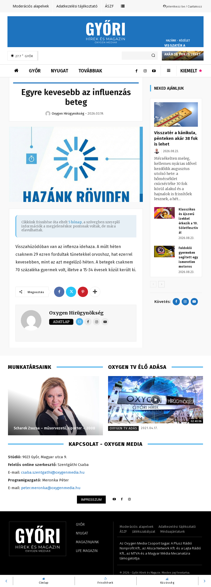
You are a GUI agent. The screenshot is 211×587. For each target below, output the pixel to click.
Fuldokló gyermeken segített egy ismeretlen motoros (188, 257)
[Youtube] (154, 71)
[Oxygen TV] (155, 400)
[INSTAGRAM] (129, 499)
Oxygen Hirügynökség (76, 313)
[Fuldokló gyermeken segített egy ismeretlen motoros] (164, 251)
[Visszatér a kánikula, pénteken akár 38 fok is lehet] (176, 114)
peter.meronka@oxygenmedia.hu (51, 488)
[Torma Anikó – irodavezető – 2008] (58, 405)
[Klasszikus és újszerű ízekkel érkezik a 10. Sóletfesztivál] (164, 213)
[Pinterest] (83, 292)
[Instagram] (145, 71)
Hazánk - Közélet (178, 40)
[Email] (79, 321)
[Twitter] (71, 292)
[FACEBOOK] (121, 499)
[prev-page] (153, 284)
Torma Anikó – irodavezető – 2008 (46, 428)
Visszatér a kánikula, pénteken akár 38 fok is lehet (182, 50)
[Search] (153, 56)
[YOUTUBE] (114, 499)
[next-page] (161, 284)
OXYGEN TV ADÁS (123, 428)
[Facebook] (136, 71)
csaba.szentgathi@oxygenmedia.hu (53, 472)
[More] (95, 292)
